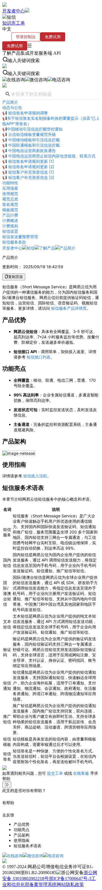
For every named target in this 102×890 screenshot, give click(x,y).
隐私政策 (75, 884)
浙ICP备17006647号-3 (70, 878)
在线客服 (81, 773)
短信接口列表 (38, 357)
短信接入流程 (35, 475)
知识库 (9, 23)
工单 (20, 23)
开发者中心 (13, 10)
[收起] (6, 785)
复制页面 (15, 277)
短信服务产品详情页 (69, 308)
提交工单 (55, 773)
